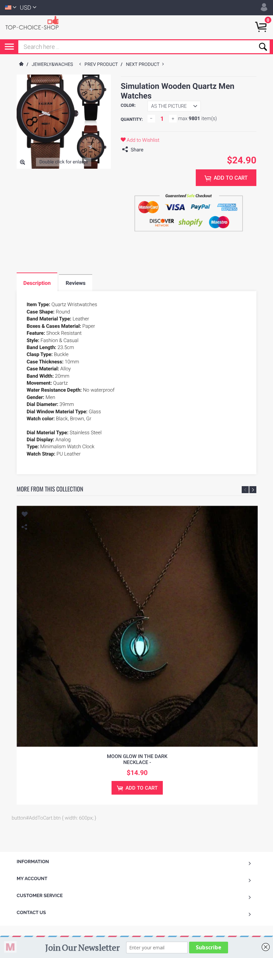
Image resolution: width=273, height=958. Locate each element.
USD (25, 7)
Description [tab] (37, 283)
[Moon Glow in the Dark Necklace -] (137, 626)
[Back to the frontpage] (21, 64)
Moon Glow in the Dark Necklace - (137, 759)
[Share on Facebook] (150, 150)
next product (144, 64)
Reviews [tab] (76, 283)
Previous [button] (245, 489)
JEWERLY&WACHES (52, 64)
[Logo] (35, 22)
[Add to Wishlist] (24, 515)
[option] (137, 655)
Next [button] (252, 489)
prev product (103, 64)
